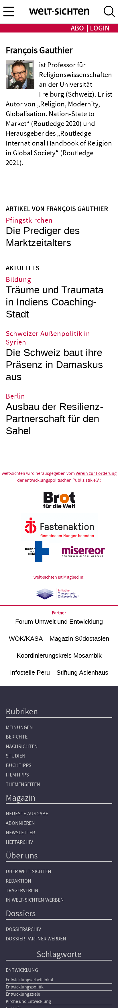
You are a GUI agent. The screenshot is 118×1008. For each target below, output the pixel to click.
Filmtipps (17, 775)
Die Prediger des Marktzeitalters (43, 236)
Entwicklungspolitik (25, 987)
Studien (15, 756)
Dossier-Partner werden (36, 939)
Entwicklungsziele (23, 994)
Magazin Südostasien (79, 638)
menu (8, 11)
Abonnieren (20, 823)
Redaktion (18, 881)
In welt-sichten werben (35, 900)
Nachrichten (22, 746)
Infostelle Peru (30, 672)
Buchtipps (19, 765)
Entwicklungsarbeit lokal (29, 980)
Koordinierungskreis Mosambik (59, 655)
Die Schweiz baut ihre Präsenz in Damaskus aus (54, 364)
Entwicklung (22, 970)
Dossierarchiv (23, 929)
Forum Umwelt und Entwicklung (59, 621)
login (99, 28)
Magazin (20, 798)
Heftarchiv (19, 842)
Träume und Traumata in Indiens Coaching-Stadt (54, 302)
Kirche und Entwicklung (28, 1001)
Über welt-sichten (28, 871)
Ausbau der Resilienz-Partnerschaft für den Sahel (54, 418)
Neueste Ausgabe (27, 813)
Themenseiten (23, 784)
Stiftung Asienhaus (82, 672)
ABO (77, 28)
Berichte (16, 737)
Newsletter (20, 832)
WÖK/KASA (26, 638)
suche (109, 11)
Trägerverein (22, 890)
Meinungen (19, 727)
